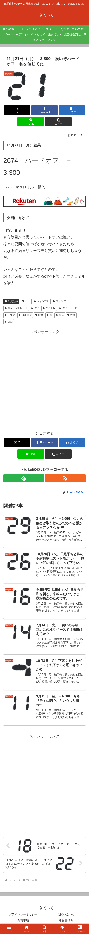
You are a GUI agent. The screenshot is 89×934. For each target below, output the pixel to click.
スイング (61, 301)
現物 (72, 314)
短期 (10, 321)
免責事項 (23, 920)
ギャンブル (43, 301)
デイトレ (50, 308)
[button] (58, 121)
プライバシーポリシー (23, 914)
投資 (40, 314)
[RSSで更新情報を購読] (65, 478)
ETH (27, 301)
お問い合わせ (66, 914)
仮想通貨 (27, 314)
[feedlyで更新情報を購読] (23, 478)
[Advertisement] (44, 380)
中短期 (11, 314)
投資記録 (13, 301)
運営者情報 (66, 920)
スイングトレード (18, 308)
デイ (36, 308)
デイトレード (69, 308)
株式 (61, 314)
